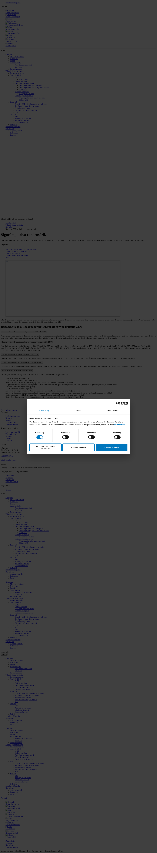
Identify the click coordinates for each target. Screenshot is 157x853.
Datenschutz (119, 425)
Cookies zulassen (111, 447)
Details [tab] (78, 411)
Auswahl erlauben (78, 447)
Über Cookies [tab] (112, 411)
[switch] (65, 437)
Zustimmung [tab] (44, 411)
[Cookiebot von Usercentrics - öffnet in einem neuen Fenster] (118, 403)
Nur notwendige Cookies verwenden (45, 447)
